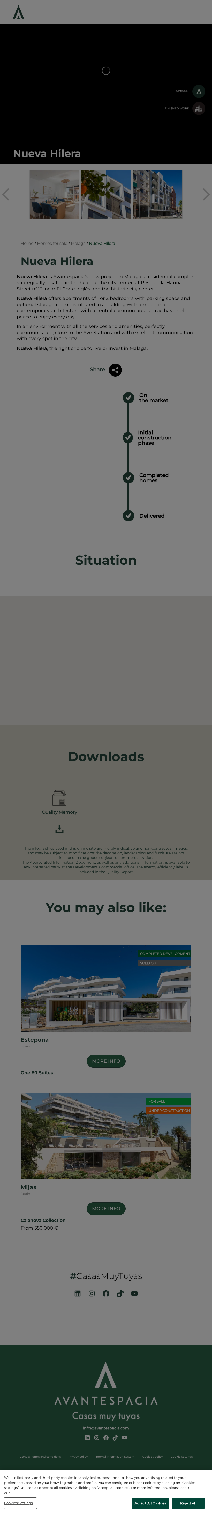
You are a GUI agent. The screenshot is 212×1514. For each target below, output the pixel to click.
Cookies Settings (18, 1503)
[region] (106, 1492)
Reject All (188, 1503)
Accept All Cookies (150, 1503)
